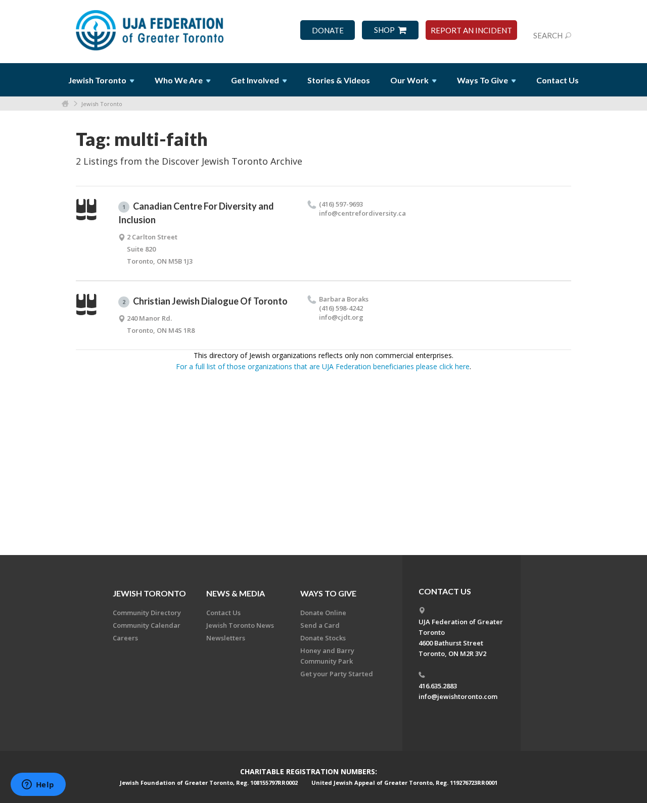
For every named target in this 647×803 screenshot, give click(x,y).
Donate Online (323, 612)
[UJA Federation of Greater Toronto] (150, 26)
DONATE (328, 30)
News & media (235, 593)
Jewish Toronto (101, 104)
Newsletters (225, 637)
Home (65, 104)
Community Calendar (146, 625)
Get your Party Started (336, 673)
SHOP (384, 30)
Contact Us (557, 80)
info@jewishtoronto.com (458, 696)
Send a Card (320, 625)
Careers (125, 637)
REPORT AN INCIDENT (471, 30)
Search (548, 35)
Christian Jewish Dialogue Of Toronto (205, 301)
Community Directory (147, 612)
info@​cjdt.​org (341, 317)
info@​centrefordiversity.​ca (362, 213)
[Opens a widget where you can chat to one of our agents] (38, 785)
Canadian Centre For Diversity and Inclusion (196, 212)
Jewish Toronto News (240, 625)
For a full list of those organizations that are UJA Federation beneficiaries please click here (323, 366)
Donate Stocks (323, 637)
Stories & (338, 80)
